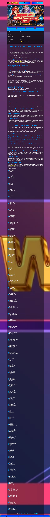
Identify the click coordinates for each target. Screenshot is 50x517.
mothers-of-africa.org (12, 372)
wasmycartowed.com (12, 471)
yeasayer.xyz (11, 354)
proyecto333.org (11, 412)
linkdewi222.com (11, 195)
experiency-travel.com (12, 248)
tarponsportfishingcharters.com (13, 198)
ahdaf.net (10, 413)
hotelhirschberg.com (12, 204)
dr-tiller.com (11, 386)
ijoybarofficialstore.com (12, 325)
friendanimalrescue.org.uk (13, 380)
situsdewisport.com (12, 190)
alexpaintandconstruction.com (13, 218)
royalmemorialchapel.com (13, 496)
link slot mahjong (11, 182)
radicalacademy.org (12, 476)
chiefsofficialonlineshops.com (13, 442)
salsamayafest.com (12, 263)
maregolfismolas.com (12, 371)
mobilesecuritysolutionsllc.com (13, 307)
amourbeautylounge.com (12, 477)
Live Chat (44, 516)
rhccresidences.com (12, 488)
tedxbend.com (11, 472)
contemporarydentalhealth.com (13, 507)
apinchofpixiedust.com (12, 478)
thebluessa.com (11, 508)
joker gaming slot (11, 176)
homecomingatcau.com (12, 510)
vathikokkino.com (11, 446)
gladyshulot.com (11, 393)
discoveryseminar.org (12, 379)
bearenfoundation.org (12, 352)
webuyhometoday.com (12, 215)
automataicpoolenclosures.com (13, 217)
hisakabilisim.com (11, 237)
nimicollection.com (12, 228)
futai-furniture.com (12, 306)
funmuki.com (11, 321)
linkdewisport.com (11, 189)
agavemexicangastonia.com (13, 490)
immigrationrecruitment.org (13, 495)
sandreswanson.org (12, 429)
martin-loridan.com (12, 230)
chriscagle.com (11, 410)
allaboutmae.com (11, 481)
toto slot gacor (11, 183)
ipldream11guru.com (12, 223)
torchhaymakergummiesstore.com (14, 326)
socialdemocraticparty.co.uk (13, 432)
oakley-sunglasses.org (12, 443)
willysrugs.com (11, 319)
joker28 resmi (11, 172)
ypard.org (10, 418)
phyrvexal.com (11, 270)
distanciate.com (11, 366)
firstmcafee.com (11, 456)
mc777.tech (10, 268)
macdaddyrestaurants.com (13, 425)
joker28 (10, 196)
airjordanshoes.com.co (12, 430)
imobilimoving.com (12, 289)
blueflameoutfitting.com (12, 235)
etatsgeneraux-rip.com (12, 392)
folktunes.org (11, 398)
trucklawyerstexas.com (12, 313)
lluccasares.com (11, 367)
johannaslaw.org (11, 387)
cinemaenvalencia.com (12, 397)
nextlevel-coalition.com (12, 308)
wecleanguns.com (11, 295)
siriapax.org (10, 433)
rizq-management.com (12, 309)
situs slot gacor (32, 129)
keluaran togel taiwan (12, 175)
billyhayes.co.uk (11, 450)
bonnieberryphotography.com (13, 403)
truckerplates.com (11, 211)
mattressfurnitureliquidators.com (14, 485)
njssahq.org (10, 373)
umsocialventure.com (12, 468)
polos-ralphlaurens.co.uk (12, 436)
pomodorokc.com (11, 494)
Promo (6, 516)
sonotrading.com (11, 406)
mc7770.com (11, 269)
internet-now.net (11, 348)
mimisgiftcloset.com (12, 327)
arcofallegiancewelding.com (13, 299)
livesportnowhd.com (12, 283)
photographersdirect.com (13, 497)
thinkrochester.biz (11, 424)
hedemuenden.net (11, 347)
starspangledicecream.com (13, 345)
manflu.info (10, 411)
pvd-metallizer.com (12, 416)
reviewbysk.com (11, 210)
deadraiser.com (11, 451)
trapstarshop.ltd (11, 364)
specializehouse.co (12, 315)
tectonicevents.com (12, 242)
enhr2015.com (11, 423)
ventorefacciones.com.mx (13, 332)
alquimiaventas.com (12, 288)
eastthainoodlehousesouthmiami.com (14, 257)
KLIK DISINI (21, 42)
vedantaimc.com (11, 227)
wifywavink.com (11, 449)
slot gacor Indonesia (12, 177)
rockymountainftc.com (12, 214)
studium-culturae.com (12, 378)
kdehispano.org (11, 452)
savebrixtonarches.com (12, 484)
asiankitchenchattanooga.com (13, 504)
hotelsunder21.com (12, 254)
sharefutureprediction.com (13, 221)
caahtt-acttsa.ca (11, 360)
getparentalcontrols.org (12, 426)
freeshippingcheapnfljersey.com (13, 374)
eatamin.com (11, 255)
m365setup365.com (12, 438)
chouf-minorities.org (12, 391)
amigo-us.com (11, 399)
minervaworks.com (12, 502)
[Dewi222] (12, 2)
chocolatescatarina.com (12, 203)
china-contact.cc (11, 361)
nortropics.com (11, 241)
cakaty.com (10, 256)
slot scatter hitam (11, 178)
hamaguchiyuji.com (12, 322)
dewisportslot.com (12, 188)
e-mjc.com (10, 231)
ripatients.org (11, 334)
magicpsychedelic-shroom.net (13, 353)
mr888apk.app (11, 262)
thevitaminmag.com (12, 335)
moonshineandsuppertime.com (13, 498)
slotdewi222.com (11, 192)
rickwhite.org (11, 491)
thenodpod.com (11, 482)
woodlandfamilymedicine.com (13, 489)
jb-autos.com (11, 282)
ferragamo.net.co (11, 431)
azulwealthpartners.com (12, 320)
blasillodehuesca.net (12, 340)
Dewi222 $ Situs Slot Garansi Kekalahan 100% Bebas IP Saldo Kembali (28, 513)
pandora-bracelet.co (12, 437)
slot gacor (10, 171)
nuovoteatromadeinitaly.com (13, 384)
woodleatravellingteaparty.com (13, 280)
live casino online (11, 179)
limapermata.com (11, 208)
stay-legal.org (11, 377)
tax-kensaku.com (11, 333)
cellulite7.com (11, 462)
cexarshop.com (11, 302)
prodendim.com (11, 286)
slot (24, 54)
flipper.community (11, 351)
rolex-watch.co (11, 455)
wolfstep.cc (10, 444)
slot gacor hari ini (12, 165)
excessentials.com (11, 457)
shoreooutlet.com (11, 209)
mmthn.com (10, 328)
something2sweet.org (12, 249)
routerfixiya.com (11, 483)
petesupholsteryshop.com (13, 509)
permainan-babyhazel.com (13, 281)
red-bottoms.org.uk (12, 365)
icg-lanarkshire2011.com (12, 470)
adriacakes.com (11, 201)
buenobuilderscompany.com (13, 301)
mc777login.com (11, 261)
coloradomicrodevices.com (13, 405)
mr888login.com (11, 260)
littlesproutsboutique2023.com (13, 222)
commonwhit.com (11, 224)
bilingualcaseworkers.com (13, 300)
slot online (19, 75)
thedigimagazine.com (12, 293)
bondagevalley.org (11, 465)
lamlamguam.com (11, 296)
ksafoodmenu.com (11, 501)
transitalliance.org (11, 400)
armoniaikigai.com (11, 287)
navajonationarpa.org (12, 464)
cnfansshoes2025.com (12, 274)
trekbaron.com (11, 475)
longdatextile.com (11, 385)
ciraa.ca (10, 359)
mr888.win (10, 267)
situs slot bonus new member (13, 185)
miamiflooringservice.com (13, 314)
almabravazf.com (11, 236)
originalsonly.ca (11, 358)
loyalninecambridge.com (12, 503)
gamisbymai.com (11, 243)
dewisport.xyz (11, 191)
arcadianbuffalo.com (12, 202)
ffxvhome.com (11, 463)
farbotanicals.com (11, 338)
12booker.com (11, 273)
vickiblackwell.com (12, 469)
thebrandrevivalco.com (12, 312)
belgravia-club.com (12, 459)
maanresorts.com (11, 229)
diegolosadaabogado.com (13, 234)
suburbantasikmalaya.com (13, 205)
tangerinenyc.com (11, 419)
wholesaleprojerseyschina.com (13, 339)
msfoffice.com (11, 458)
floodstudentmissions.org (12, 445)
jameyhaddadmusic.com (12, 294)
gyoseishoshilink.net (12, 346)
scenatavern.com (11, 404)
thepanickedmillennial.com (13, 247)
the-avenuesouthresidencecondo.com (14, 439)
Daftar (18, 516)
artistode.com (11, 275)
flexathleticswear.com (12, 250)
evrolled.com (11, 244)
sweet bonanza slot (12, 184)
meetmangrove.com (12, 417)
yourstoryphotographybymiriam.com (14, 276)
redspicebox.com (11, 216)
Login (31, 516)
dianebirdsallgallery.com (12, 390)
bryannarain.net (11, 341)
